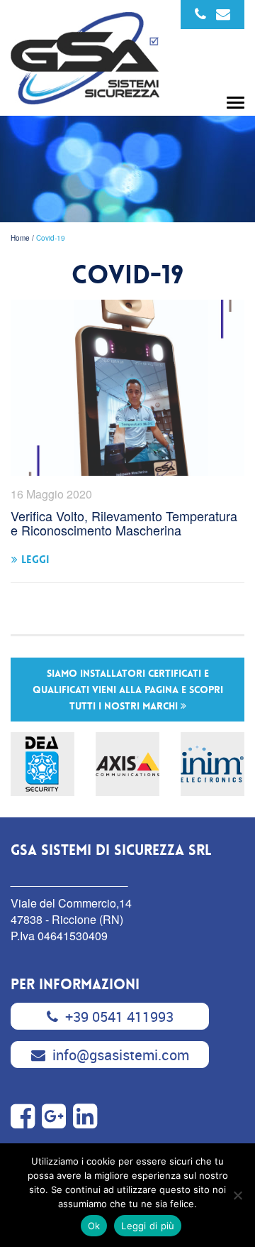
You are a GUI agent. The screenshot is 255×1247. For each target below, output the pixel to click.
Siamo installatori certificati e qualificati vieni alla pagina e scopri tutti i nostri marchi (128, 689)
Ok (94, 1225)
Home (20, 238)
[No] (237, 1195)
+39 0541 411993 (119, 1016)
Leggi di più (147, 1225)
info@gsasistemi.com (120, 1054)
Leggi (35, 559)
